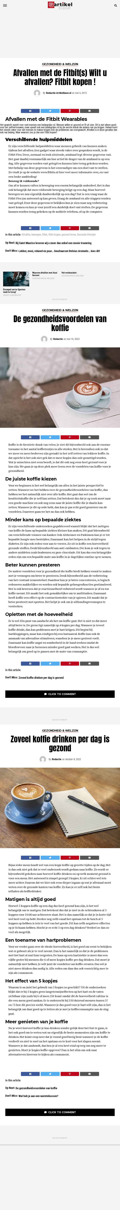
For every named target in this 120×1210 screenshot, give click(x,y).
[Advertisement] (60, 34)
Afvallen (26, 234)
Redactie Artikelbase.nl (58, 92)
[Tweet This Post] (50, 111)
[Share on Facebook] (30, 111)
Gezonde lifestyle (86, 234)
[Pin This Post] (70, 111)
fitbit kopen (54, 234)
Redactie (58, 339)
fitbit (44, 234)
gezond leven (69, 234)
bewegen (36, 234)
